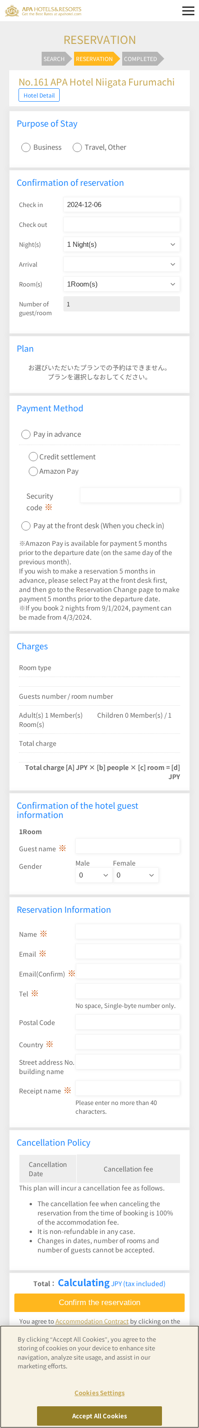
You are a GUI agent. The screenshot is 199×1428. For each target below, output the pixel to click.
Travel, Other (105, 147)
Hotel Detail (39, 95)
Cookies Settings (99, 1392)
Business (47, 147)
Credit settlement (67, 456)
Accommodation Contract (92, 1321)
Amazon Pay (59, 471)
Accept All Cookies (99, 1415)
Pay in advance (57, 434)
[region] (99, 1376)
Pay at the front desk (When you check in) (98, 525)
